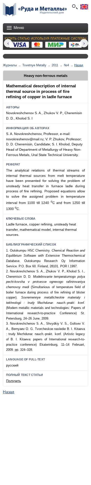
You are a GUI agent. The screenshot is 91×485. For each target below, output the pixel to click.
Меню (19, 28)
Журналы (10, 65)
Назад (78, 65)
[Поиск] (74, 7)
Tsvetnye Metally (34, 65)
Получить (13, 381)
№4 (66, 65)
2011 (55, 65)
